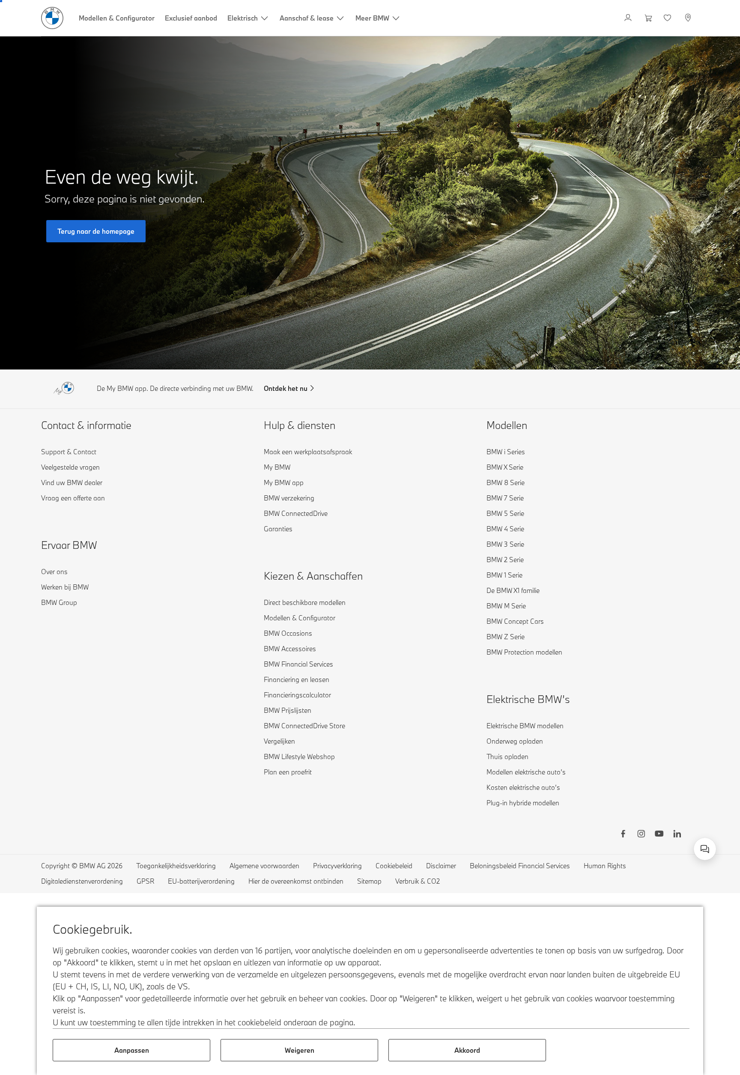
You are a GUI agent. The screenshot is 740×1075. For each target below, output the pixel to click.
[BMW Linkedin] (677, 834)
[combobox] (705, 849)
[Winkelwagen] (648, 18)
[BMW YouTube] (659, 834)
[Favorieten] (668, 18)
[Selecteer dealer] (689, 18)
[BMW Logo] (52, 18)
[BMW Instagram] (641, 834)
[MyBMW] (628, 18)
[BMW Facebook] (623, 834)
